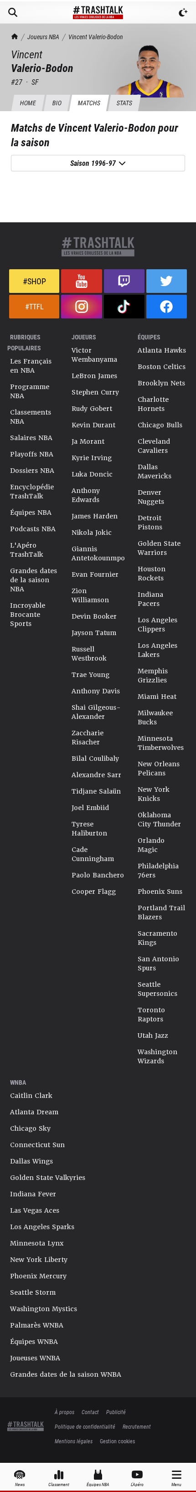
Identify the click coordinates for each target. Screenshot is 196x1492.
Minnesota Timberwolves (161, 743)
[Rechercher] (13, 12)
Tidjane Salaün (96, 791)
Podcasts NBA (33, 529)
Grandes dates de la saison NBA (33, 580)
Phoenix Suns (160, 891)
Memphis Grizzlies (153, 675)
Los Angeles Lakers (157, 650)
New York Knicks (154, 794)
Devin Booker (94, 616)
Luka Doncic (92, 474)
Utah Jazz (153, 1035)
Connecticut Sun (37, 1145)
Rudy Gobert (92, 409)
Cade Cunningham (93, 854)
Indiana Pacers (150, 599)
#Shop (34, 281)
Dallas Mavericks (154, 471)
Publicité (116, 1411)
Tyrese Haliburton (89, 828)
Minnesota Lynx (36, 1243)
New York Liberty (38, 1260)
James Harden (95, 516)
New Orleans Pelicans (159, 768)
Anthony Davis (96, 691)
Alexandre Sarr (96, 775)
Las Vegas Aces (34, 1210)
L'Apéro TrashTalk (26, 550)
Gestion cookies (117, 1441)
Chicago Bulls (160, 425)
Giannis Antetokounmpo (98, 553)
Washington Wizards (157, 1056)
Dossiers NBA (32, 471)
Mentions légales (74, 1441)
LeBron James (94, 376)
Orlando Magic (151, 845)
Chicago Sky (30, 1128)
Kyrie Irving (92, 458)
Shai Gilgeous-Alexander (96, 712)
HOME (27, 102)
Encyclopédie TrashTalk (32, 491)
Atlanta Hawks (162, 350)
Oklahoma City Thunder (159, 819)
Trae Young (90, 675)
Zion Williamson (90, 595)
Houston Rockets (151, 573)
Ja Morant (88, 441)
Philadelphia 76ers (158, 870)
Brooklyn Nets (161, 383)
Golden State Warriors (159, 548)
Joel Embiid (90, 808)
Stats (124, 102)
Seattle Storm (33, 1292)
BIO (57, 102)
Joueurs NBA (43, 36)
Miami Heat (157, 696)
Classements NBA (30, 417)
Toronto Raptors (151, 1014)
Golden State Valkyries (47, 1178)
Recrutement (137, 1426)
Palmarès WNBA (36, 1325)
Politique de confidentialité (85, 1426)
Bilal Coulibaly (95, 758)
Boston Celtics (162, 367)
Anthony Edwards (86, 495)
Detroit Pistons (150, 522)
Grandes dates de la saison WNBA (65, 1374)
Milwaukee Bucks (155, 717)
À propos (64, 1411)
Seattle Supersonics (157, 989)
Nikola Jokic (92, 532)
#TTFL (34, 306)
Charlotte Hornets (153, 404)
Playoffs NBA (31, 454)
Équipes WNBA (34, 1342)
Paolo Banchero (98, 875)
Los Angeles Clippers (157, 624)
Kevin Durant (93, 425)
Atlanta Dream (34, 1112)
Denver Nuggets (151, 497)
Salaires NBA (31, 438)
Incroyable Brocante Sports (27, 614)
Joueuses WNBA (35, 1358)
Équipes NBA (31, 512)
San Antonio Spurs (158, 963)
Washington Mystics (43, 1309)
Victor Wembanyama (94, 355)
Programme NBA (29, 391)
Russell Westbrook (89, 653)
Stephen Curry (95, 392)
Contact (90, 1411)
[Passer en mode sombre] (183, 12)
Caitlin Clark (31, 1096)
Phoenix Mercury (38, 1276)
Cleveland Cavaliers (154, 446)
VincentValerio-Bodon (95, 36)
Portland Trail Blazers (161, 912)
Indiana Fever (33, 1194)
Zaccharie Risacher (87, 737)
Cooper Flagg (94, 891)
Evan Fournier (95, 574)
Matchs (89, 102)
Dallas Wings (31, 1161)
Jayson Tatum (94, 633)
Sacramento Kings (157, 938)
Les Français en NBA (31, 365)
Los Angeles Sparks (42, 1227)
